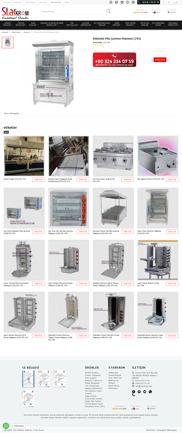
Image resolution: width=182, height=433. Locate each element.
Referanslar (43, 2)
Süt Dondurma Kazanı (94, 404)
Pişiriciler (27, 32)
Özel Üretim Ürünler (94, 399)
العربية (175, 2)
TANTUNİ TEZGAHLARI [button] (20, 24)
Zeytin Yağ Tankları (93, 401)
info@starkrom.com (143, 386)
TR (163, 2)
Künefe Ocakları (92, 373)
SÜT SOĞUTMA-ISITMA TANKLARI (102, 24)
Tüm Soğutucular (92, 386)
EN (169, 2)
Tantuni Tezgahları (93, 375)
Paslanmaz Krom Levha (95, 406)
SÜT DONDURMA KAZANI (158, 24)
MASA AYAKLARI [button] (33, 24)
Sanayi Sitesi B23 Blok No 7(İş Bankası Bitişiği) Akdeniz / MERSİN (145, 375)
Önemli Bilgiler (30, 2)
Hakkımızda (18, 2)
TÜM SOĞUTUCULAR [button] (72, 24)
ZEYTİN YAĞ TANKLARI (144, 24)
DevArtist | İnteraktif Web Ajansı (161, 430)
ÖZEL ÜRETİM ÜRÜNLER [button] (130, 24)
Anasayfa (7, 2)
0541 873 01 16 (142, 383)
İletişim (67, 2)
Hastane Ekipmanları (93, 388)
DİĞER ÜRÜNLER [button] (116, 24)
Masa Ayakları (91, 378)
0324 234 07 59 (142, 381)
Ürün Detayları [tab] (12, 113)
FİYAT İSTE (160, 59)
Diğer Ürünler (16, 32)
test (6, 132)
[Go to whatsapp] (6, 426)
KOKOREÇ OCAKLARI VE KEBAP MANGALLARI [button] (52, 24)
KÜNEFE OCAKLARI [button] (7, 24)
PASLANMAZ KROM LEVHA (173, 24)
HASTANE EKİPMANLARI (86, 24)
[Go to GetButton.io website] (6, 430)
